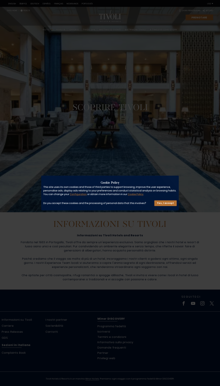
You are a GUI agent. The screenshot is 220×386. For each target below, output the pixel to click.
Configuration (78, 194)
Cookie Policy (135, 194)
